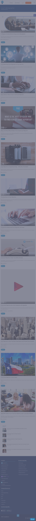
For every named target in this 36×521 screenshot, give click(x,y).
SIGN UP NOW (18, 263)
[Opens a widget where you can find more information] (32, 519)
